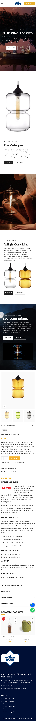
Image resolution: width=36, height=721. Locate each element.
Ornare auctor (26, 637)
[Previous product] (30, 425)
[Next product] (34, 425)
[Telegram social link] (16, 471)
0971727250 (29, 3)
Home (3, 425)
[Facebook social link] (7, 471)
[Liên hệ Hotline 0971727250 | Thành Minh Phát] (32, 610)
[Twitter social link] (9, 471)
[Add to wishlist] (15, 618)
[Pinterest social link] (11, 471)
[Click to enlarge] (4, 406)
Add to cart (15, 458)
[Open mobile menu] (2, 3)
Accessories (11, 425)
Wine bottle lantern (9, 637)
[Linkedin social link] (13, 471)
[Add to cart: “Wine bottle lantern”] (15, 621)
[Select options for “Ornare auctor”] (32, 621)
